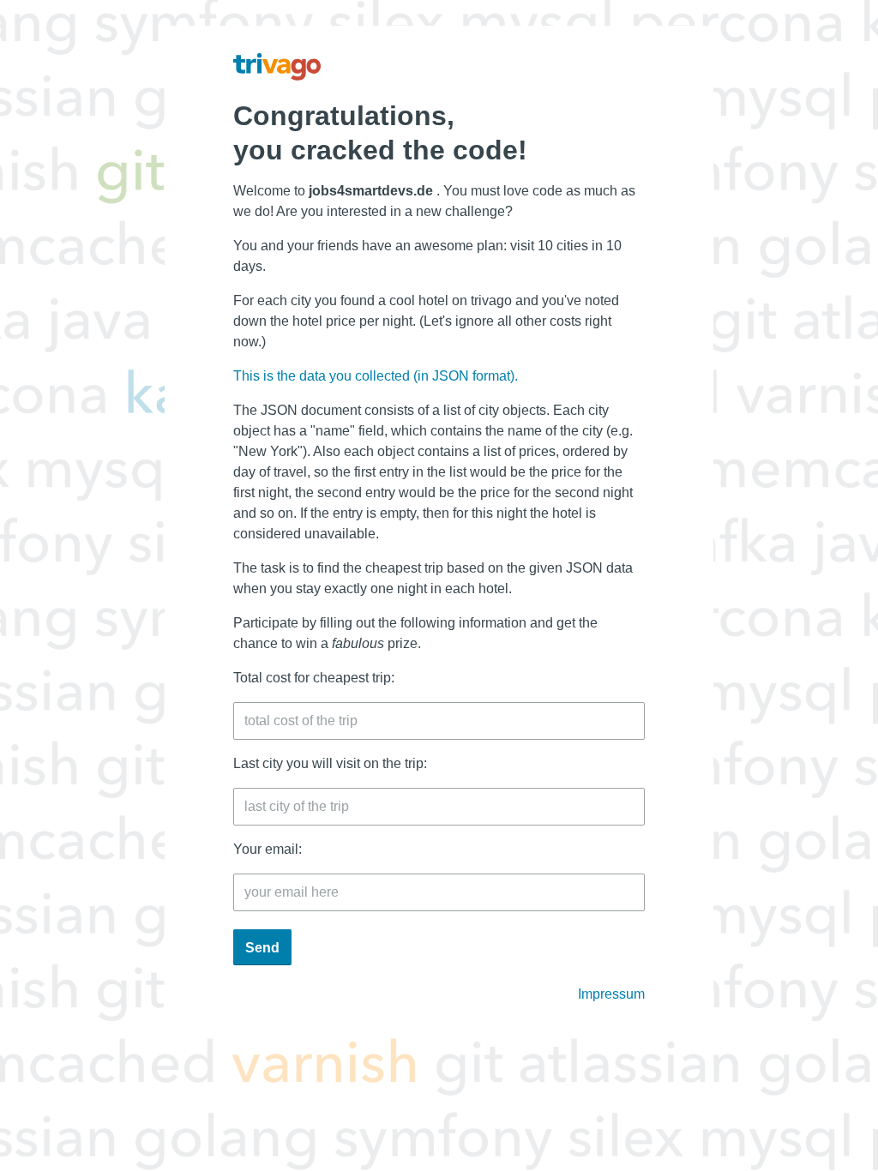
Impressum (611, 994)
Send (262, 947)
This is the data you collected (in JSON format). (375, 376)
